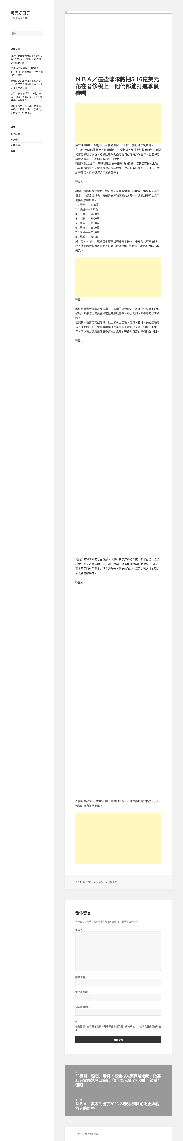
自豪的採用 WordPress (87, 1133)
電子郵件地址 (83, 992)
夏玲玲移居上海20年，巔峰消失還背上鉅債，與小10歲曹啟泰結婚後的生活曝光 (26, 109)
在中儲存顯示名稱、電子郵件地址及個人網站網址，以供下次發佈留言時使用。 (118, 1028)
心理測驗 (15, 145)
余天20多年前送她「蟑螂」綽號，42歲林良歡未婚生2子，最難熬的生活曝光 (26, 97)
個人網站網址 (82, 1007)
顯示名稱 (81, 977)
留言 (78, 929)
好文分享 (15, 139)
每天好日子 (20, 13)
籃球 (13, 151)
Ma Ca (99, 882)
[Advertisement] (118, 123)
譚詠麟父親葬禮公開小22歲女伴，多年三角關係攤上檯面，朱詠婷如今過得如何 (27, 84)
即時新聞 (15, 133)
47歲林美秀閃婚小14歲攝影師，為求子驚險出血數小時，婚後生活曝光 (27, 72)
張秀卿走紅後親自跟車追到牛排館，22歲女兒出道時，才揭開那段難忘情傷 (27, 59)
